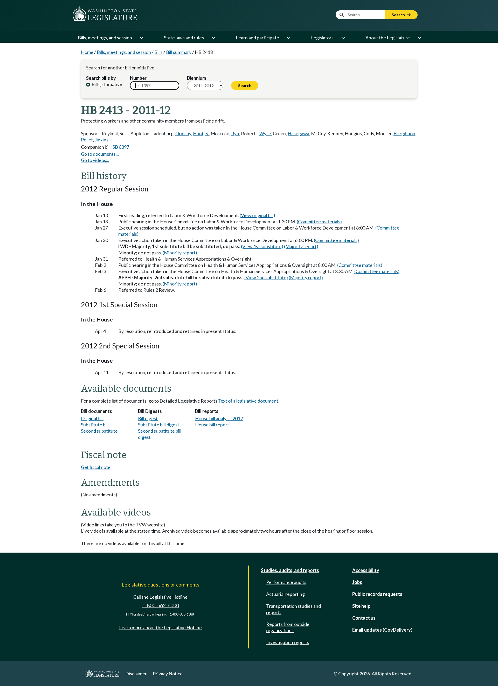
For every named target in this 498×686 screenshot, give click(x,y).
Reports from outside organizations (287, 627)
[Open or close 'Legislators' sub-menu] (343, 37)
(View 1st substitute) (262, 246)
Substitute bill (95, 424)
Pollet (87, 139)
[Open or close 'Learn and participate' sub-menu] (288, 37)
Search (399, 14)
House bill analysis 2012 (219, 418)
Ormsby (183, 133)
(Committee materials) (319, 221)
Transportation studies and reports (293, 609)
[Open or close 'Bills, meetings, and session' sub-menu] (141, 37)
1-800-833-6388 (182, 614)
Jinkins (101, 139)
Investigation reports (287, 642)
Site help (361, 606)
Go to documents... (100, 154)
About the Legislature (387, 37)
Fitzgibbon (404, 133)
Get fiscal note (95, 467)
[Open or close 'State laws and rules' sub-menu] (213, 37)
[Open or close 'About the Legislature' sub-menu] (419, 37)
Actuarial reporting (285, 594)
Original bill (92, 418)
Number (138, 78)
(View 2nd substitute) (266, 277)
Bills (158, 52)
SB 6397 (121, 147)
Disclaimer (136, 673)
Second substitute (99, 431)
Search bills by (101, 78)
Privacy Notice (168, 673)
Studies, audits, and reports (290, 570)
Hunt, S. (201, 133)
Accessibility (365, 570)
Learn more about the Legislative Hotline (160, 627)
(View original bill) (257, 215)
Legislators (322, 37)
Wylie (265, 133)
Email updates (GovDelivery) (382, 630)
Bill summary (178, 52)
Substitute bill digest (158, 424)
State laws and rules (184, 37)
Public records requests (377, 594)
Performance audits (286, 582)
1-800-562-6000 (160, 605)
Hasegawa (298, 133)
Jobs (357, 582)
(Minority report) (180, 252)
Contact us (364, 618)
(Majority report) (301, 246)
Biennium (196, 78)
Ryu (235, 133)
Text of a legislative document (248, 401)
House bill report (212, 424)
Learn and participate (257, 37)
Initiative (112, 84)
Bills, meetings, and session (105, 37)
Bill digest (148, 418)
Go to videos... (95, 160)
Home (87, 52)
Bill (94, 84)
